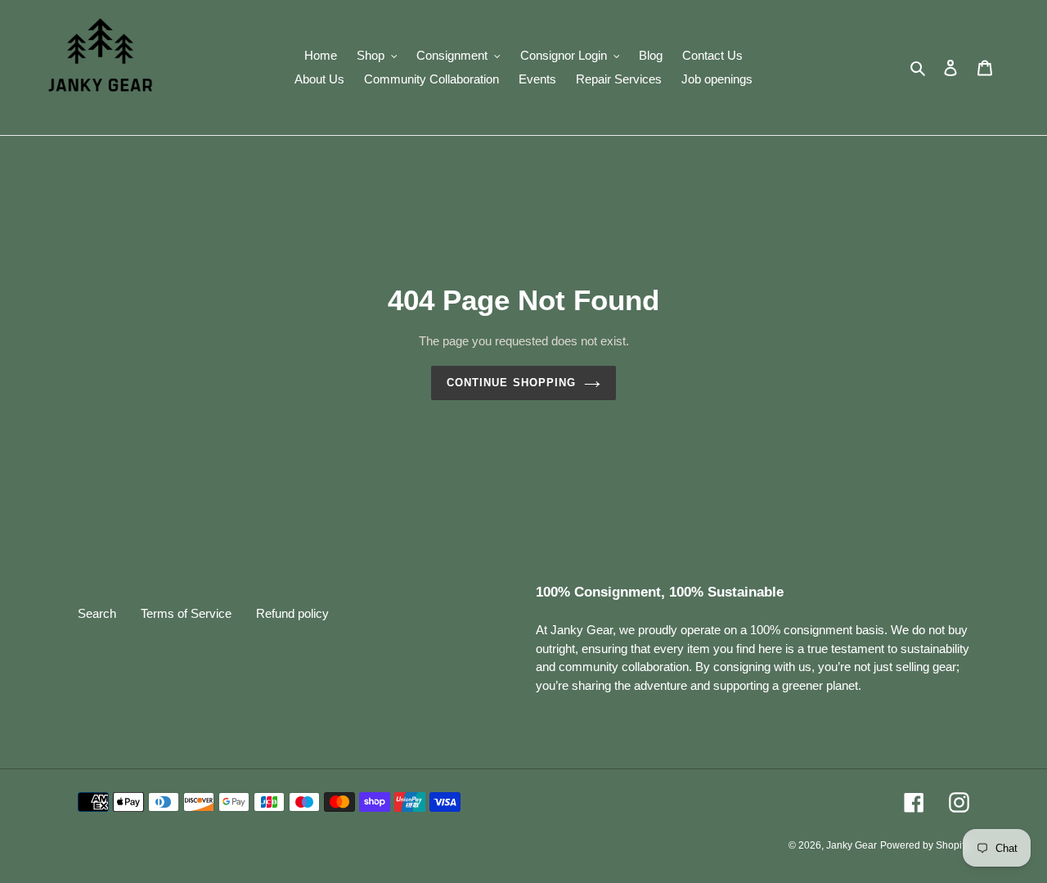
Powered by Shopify (924, 845)
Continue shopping (511, 382)
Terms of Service (186, 613)
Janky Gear (851, 845)
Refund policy (292, 613)
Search (97, 613)
